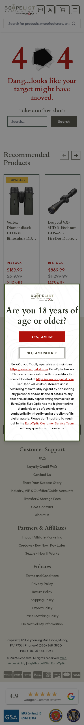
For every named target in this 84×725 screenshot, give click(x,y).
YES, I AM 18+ (42, 337)
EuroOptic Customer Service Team (49, 423)
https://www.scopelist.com (29, 369)
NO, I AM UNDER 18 (42, 353)
